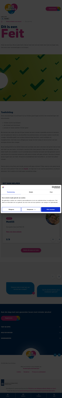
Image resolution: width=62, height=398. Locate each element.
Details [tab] (31, 192)
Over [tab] (51, 192)
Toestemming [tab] (11, 192)
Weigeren (11, 209)
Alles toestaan (51, 209)
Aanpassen (30, 209)
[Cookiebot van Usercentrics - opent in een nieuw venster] (53, 187)
